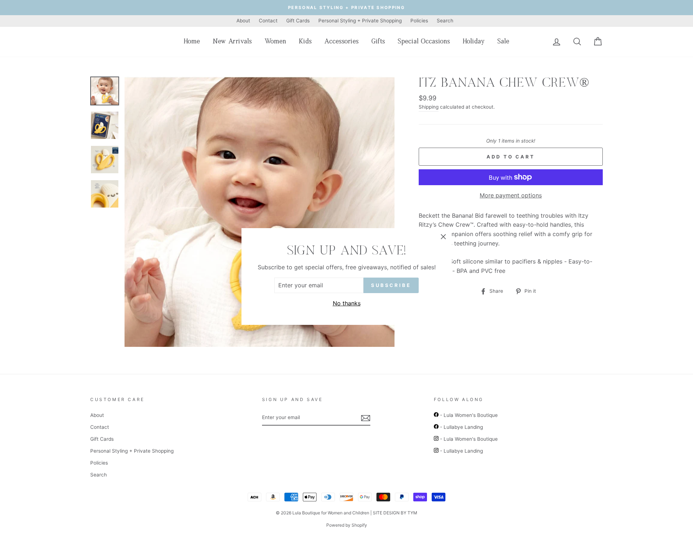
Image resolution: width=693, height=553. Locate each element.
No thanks (347, 303)
